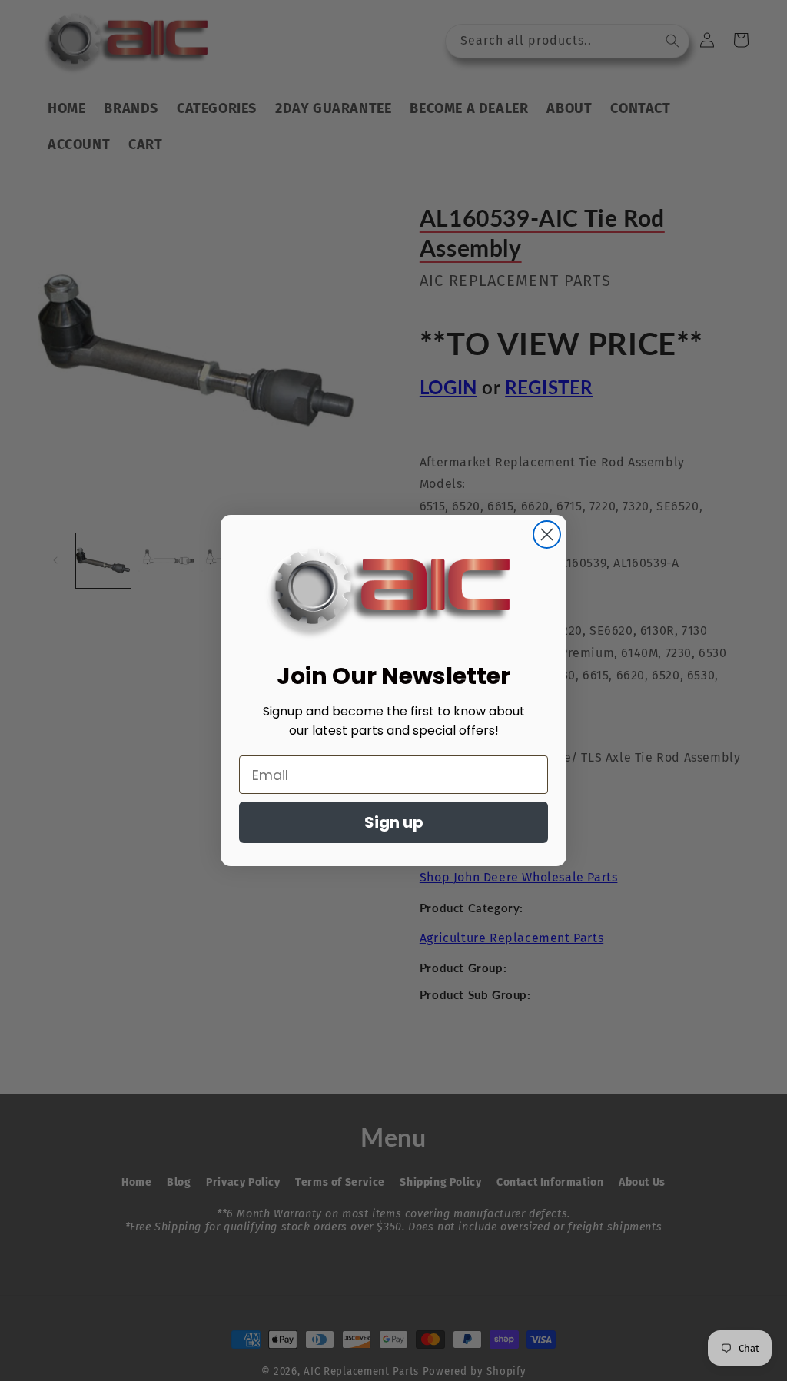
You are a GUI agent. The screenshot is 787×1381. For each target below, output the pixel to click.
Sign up (393, 822)
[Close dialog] (546, 534)
